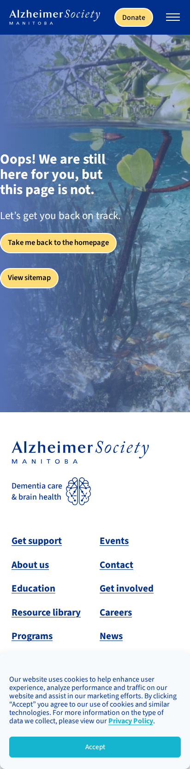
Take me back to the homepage (58, 242)
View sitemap (29, 277)
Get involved (127, 588)
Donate (133, 17)
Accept (95, 747)
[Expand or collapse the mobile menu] (173, 18)
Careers (116, 612)
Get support (37, 541)
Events (114, 541)
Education (33, 588)
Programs (32, 636)
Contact (116, 565)
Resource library (46, 612)
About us (30, 565)
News (111, 636)
